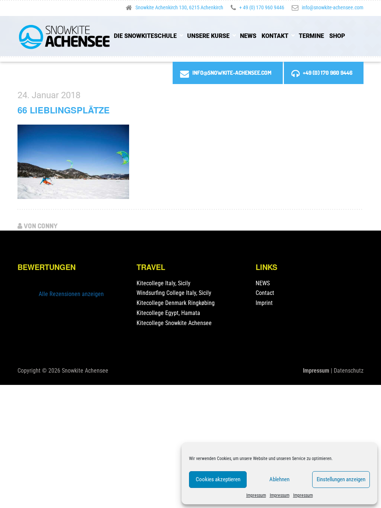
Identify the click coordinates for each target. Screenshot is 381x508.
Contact (265, 292)
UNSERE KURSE (208, 35)
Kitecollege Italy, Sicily (163, 283)
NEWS (248, 35)
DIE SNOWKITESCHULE (145, 35)
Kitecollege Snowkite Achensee (174, 323)
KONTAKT (275, 35)
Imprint (264, 302)
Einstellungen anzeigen (341, 479)
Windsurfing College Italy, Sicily (174, 292)
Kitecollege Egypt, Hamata (168, 312)
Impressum (256, 495)
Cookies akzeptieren (218, 479)
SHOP (337, 35)
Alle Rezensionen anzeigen (71, 294)
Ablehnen (279, 479)
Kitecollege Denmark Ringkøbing (176, 302)
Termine (311, 35)
